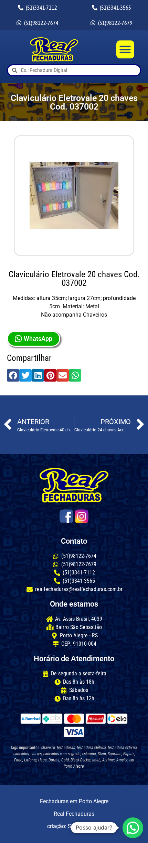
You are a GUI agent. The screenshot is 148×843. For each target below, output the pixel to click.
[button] (125, 49)
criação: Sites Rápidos (74, 826)
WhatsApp (38, 338)
